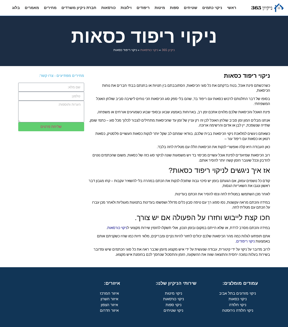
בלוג (16, 8)
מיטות (160, 8)
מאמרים (32, 8)
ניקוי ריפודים (245, 241)
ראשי (231, 8)
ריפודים (143, 8)
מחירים (50, 8)
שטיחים (190, 8)
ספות (174, 8)
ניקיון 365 (168, 50)
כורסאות (108, 8)
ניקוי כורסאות (149, 50)
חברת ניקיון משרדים (78, 8)
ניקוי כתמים (212, 8)
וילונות (126, 8)
